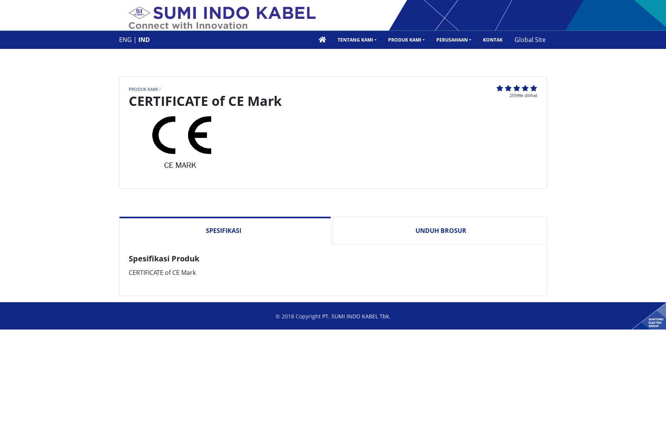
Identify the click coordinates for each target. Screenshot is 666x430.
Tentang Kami (355, 40)
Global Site (530, 40)
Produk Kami (404, 40)
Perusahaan (452, 40)
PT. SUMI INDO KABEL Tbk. (356, 316)
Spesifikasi (223, 230)
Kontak (493, 40)
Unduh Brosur (440, 230)
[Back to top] (652, 416)
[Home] (222, 18)
